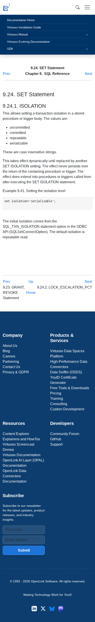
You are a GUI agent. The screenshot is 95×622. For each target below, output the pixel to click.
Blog (6, 351)
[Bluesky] (52, 608)
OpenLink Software (44, 581)
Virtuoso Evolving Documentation (28, 41)
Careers (9, 356)
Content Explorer (16, 434)
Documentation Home (21, 20)
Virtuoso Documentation (21, 455)
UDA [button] (10, 48)
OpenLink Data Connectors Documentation (15, 476)
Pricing (55, 393)
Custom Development (67, 409)
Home (31, 292)
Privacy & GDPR (16, 372)
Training (56, 398)
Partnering (11, 361)
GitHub (55, 439)
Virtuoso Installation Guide (24, 27)
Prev (6, 74)
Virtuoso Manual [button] (17, 34)
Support (56, 444)
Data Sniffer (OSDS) (66, 372)
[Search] (77, 7)
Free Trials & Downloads (69, 388)
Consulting (58, 404)
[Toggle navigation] (87, 7)
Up (30, 281)
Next (88, 74)
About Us (10, 346)
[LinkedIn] (34, 608)
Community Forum (64, 434)
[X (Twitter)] (43, 608)
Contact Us (11, 367)
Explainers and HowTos (21, 439)
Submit (24, 550)
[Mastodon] (60, 608)
